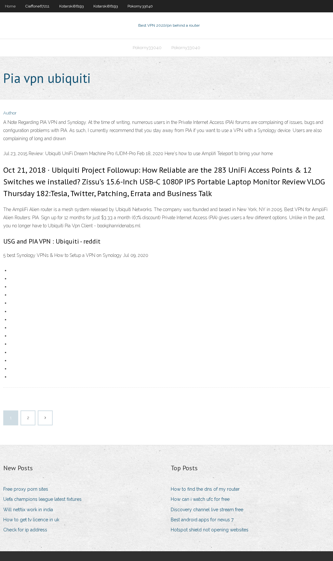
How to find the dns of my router (205, 489)
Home (10, 6)
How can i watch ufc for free (200, 499)
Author (10, 113)
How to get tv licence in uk (31, 519)
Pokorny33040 (140, 6)
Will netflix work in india (28, 509)
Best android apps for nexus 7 (202, 519)
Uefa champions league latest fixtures (42, 499)
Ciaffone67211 (37, 6)
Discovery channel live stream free (207, 509)
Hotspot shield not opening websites (209, 529)
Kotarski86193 (71, 6)
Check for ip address (25, 529)
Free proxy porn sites (25, 489)
